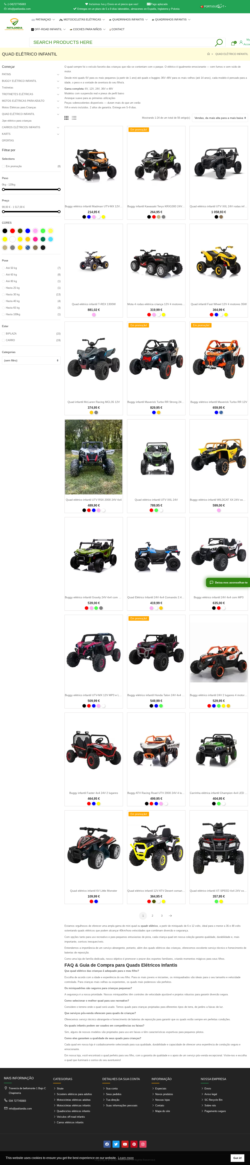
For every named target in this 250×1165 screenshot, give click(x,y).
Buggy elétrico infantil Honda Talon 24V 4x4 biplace (159, 695)
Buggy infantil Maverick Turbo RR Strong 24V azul (158, 401)
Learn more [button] (126, 1158)
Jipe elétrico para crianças (17, 120)
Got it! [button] (237, 1158)
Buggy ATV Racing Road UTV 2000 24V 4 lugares (158, 792)
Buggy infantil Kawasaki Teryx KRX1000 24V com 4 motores (164, 206)
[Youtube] (125, 1144)
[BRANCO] (98, 217)
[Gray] (163, 217)
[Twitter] (116, 1144)
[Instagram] (142, 1144)
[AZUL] (89, 217)
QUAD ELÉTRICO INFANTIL (18, 114)
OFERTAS (8, 140)
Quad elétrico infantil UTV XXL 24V (156, 499)
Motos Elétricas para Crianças (19, 107)
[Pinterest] (134, 1144)
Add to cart (93, 687)
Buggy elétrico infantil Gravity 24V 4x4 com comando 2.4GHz (102, 597)
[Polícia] (221, 412)
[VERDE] (156, 510)
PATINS (6, 74)
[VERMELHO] (154, 217)
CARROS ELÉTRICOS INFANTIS (21, 127)
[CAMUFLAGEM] (154, 901)
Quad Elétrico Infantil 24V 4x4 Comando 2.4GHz (157, 597)
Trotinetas (7, 87)
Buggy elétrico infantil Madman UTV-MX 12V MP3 (95, 206)
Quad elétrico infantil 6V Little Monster (93, 890)
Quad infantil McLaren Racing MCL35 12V (94, 401)
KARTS (6, 133)
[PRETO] (84, 217)
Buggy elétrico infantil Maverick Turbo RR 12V (218, 401)
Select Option (93, 199)
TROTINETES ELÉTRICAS (17, 94)
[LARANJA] (91, 412)
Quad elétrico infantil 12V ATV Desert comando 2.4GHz (161, 890)
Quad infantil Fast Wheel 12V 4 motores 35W (219, 304)
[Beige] (158, 217)
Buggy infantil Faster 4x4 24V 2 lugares (93, 792)
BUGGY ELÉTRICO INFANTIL (19, 80)
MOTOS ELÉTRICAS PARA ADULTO (23, 100)
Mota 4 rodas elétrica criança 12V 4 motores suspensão (161, 304)
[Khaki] (221, 217)
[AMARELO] (103, 217)
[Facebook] (107, 1144)
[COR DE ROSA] (94, 217)
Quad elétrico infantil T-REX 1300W (94, 304)
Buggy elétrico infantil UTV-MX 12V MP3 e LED (94, 695)
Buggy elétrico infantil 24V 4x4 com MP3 (219, 597)
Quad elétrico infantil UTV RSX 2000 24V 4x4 (94, 499)
